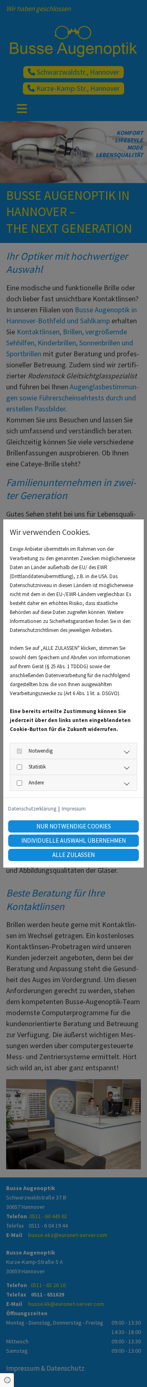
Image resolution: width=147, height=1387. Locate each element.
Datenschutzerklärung (32, 808)
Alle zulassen (73, 855)
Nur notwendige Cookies (73, 826)
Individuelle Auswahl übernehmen (73, 840)
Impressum (74, 808)
